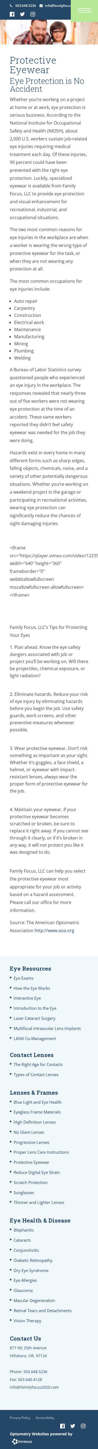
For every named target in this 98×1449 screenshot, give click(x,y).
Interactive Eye (27, 998)
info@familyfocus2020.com (66, 5)
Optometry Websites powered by (41, 1433)
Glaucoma (23, 1290)
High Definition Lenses (35, 1122)
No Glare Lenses (29, 1132)
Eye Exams (23, 978)
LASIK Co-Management (35, 1038)
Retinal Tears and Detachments (43, 1310)
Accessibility (45, 1417)
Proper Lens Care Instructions (41, 1152)
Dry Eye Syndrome (31, 1270)
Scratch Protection (31, 1182)
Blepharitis (24, 1230)
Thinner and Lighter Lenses (39, 1202)
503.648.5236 (25, 5)
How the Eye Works (32, 988)
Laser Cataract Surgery (35, 1018)
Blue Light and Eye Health (38, 1102)
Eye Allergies (25, 1280)
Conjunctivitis (26, 1250)
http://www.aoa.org (54, 930)
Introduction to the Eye (35, 1008)
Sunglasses (24, 1192)
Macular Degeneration (34, 1300)
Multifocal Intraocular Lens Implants (47, 1028)
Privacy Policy (20, 1417)
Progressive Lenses (31, 1142)
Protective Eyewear (31, 1162)
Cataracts (22, 1240)
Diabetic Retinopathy (33, 1260)
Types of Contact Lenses (36, 1074)
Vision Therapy (27, 1320)
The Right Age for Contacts (38, 1064)
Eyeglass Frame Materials (37, 1112)
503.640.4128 (30, 1379)
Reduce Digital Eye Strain (37, 1172)
